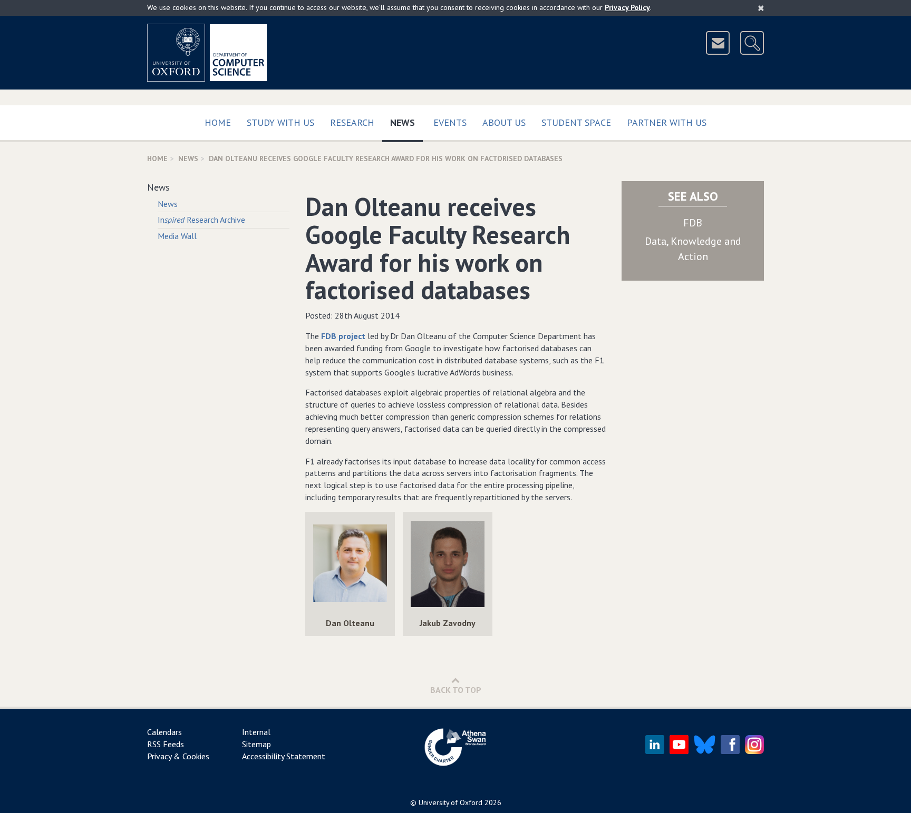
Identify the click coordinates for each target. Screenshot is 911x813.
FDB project (343, 336)
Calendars (164, 732)
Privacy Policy (627, 7)
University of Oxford (450, 802)
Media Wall (177, 236)
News (406, 122)
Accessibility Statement (283, 756)
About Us (504, 122)
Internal (256, 732)
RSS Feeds (165, 744)
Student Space (576, 122)
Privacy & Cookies (178, 756)
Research (352, 122)
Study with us (280, 122)
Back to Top (455, 690)
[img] (350, 564)
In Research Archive (201, 219)
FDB (692, 223)
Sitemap (256, 744)
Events (450, 122)
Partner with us (666, 122)
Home (218, 122)
